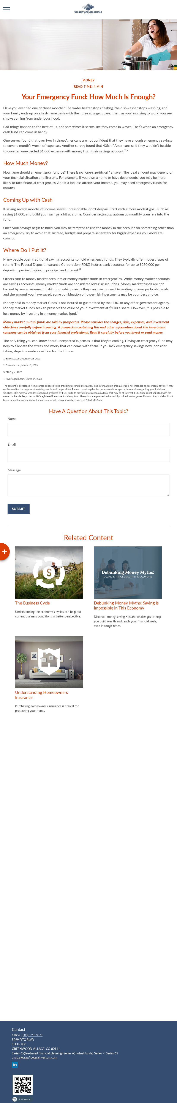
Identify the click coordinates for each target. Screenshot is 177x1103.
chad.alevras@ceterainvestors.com (34, 1057)
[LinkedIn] (15, 1065)
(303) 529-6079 (32, 1035)
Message (14, 470)
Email (12, 444)
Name (12, 419)
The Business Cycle (32, 603)
